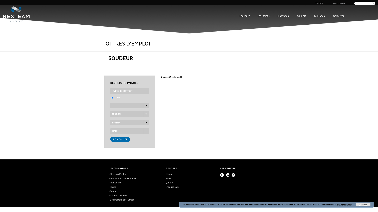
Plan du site (115, 183)
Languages (340, 3)
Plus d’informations (344, 204)
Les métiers (263, 16)
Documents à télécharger (122, 200)
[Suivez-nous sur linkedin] (227, 175)
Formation (319, 16)
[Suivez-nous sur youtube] (233, 175)
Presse (113, 187)
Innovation (283, 16)
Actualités (338, 16)
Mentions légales (118, 174)
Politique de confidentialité (123, 178)
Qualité (169, 183)
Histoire (169, 174)
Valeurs (169, 178)
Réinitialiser (120, 139)
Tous (117, 97)
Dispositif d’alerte (118, 195)
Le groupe (244, 16)
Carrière (301, 16)
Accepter (363, 204)
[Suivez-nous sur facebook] (222, 175)
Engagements (172, 187)
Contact (319, 3)
